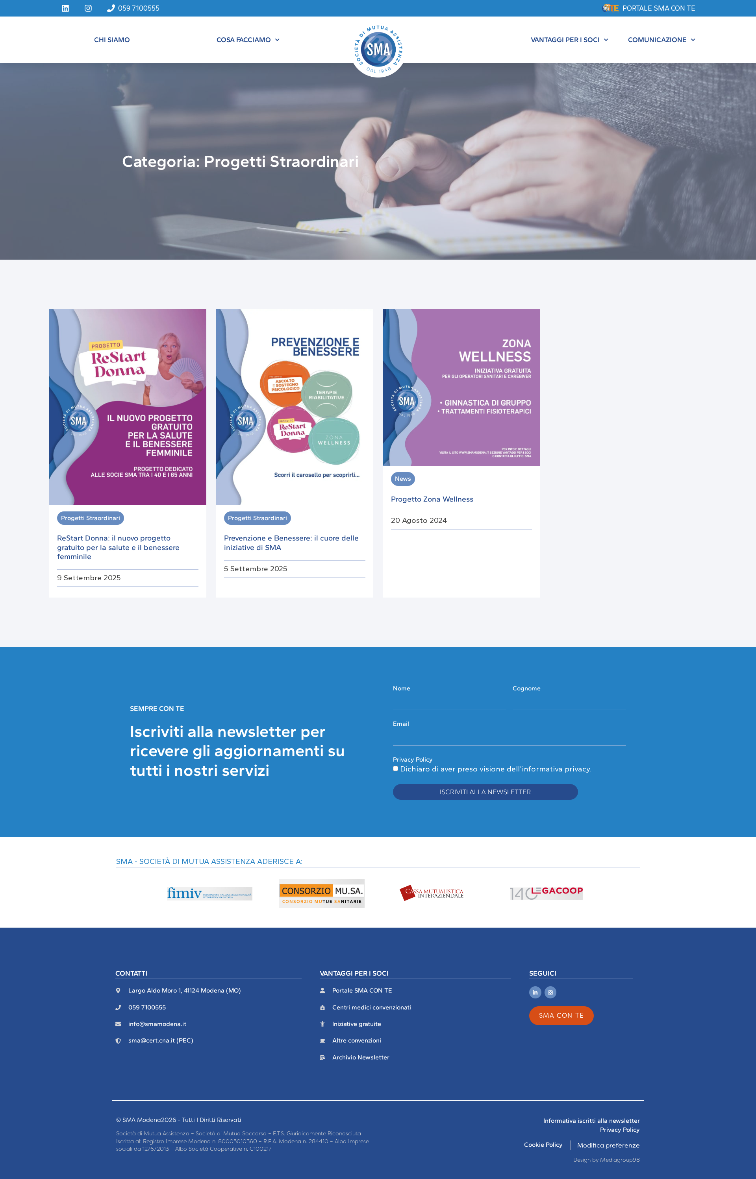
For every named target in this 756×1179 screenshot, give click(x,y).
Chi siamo (112, 39)
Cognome (527, 688)
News (403, 478)
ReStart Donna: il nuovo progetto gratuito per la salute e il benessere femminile (118, 547)
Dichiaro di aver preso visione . (495, 768)
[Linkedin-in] (535, 992)
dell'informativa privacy (548, 768)
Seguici (542, 973)
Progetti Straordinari (90, 518)
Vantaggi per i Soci (565, 39)
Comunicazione (657, 39)
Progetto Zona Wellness (432, 499)
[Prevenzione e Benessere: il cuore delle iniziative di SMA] (294, 406)
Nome (401, 688)
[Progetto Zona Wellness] (461, 387)
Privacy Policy (413, 759)
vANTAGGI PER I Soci (354, 973)
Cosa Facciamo (244, 39)
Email (401, 723)
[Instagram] (551, 992)
